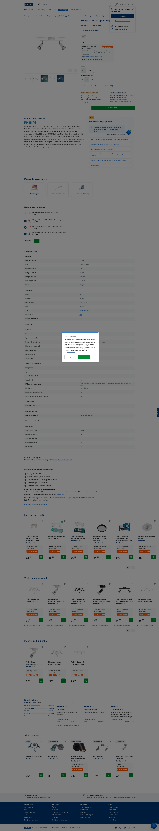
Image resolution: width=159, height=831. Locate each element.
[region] (80, 347)
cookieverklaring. (71, 352)
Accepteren (84, 357)
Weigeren (70, 357)
